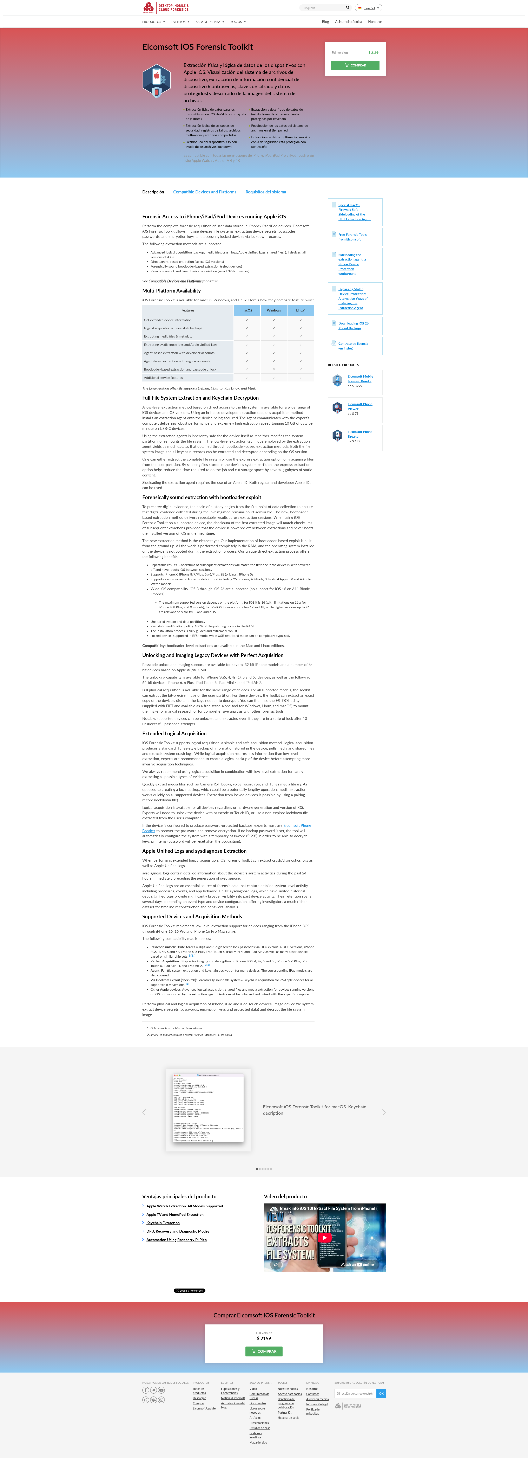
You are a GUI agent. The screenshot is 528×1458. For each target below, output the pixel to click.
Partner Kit (284, 1412)
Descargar (199, 1398)
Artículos (255, 1417)
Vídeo (253, 1388)
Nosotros (375, 21)
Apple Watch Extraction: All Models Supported (184, 1206)
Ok (381, 1393)
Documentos (258, 1403)
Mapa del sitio (258, 1442)
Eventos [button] (178, 22)
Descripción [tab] (153, 191)
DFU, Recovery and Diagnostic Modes (177, 1231)
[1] (190, 955)
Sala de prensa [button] (208, 22)
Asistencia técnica (348, 21)
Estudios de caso (260, 1428)
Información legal (317, 1404)
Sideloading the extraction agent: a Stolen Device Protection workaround (352, 264)
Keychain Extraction (163, 1222)
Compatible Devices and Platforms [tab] (204, 191)
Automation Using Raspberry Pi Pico (176, 1239)
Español (369, 8)
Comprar (358, 65)
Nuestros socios (288, 1388)
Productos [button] (151, 22)
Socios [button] (236, 22)
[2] (193, 955)
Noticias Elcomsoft (233, 1398)
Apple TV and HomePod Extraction (175, 1214)
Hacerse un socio (288, 1417)
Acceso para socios (290, 1394)
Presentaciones (259, 1423)
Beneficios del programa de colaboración (286, 1403)
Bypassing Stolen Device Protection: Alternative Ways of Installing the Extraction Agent (353, 298)
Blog (325, 21)
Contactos (312, 1394)
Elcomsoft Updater (205, 1408)
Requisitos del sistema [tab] (266, 191)
